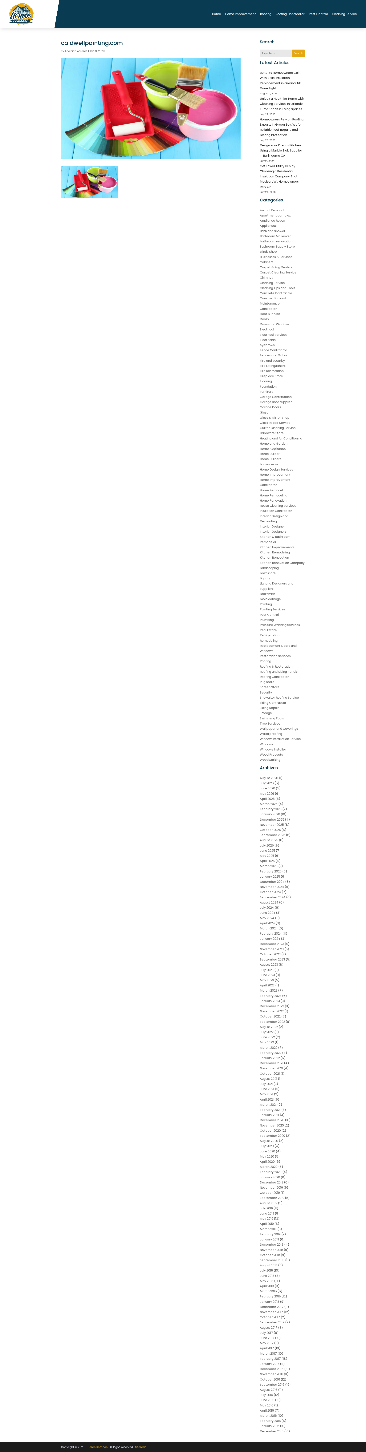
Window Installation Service (280, 739)
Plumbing (267, 620)
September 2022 (272, 1022)
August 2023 (269, 964)
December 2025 (272, 819)
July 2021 (266, 1084)
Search (298, 53)
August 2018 (268, 1265)
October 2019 (270, 1193)
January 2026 (270, 814)
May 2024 (267, 918)
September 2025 (272, 835)
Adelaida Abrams (76, 51)
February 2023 (270, 996)
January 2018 (269, 1302)
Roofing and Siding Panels (279, 671)
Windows (266, 744)
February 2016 (270, 1421)
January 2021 (269, 1115)
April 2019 (267, 1224)
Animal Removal (272, 210)
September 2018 (272, 1260)
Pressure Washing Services (280, 625)
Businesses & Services (276, 257)
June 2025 (267, 850)
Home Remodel (271, 490)
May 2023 (267, 980)
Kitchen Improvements (277, 547)
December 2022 (272, 1006)
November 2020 (272, 1125)
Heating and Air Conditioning (281, 438)
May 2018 (266, 1281)
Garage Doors (270, 407)
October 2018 (270, 1255)
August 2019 (268, 1203)
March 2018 (268, 1291)
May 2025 (267, 856)
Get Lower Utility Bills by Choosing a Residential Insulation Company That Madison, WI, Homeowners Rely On (279, 176)
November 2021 (271, 1068)
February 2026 (271, 809)
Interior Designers (273, 531)
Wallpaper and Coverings (279, 728)
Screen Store (269, 687)
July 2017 (266, 1333)
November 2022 (272, 1011)
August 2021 (268, 1079)
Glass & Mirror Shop (274, 417)
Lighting (265, 578)
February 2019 (270, 1234)
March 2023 (268, 990)
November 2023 (272, 949)
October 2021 (270, 1073)
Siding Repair (269, 708)
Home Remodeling (273, 495)
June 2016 (267, 1400)
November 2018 (271, 1250)
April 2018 (267, 1286)
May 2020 (267, 1156)
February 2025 (271, 871)
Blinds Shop (268, 251)
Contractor (268, 309)
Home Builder (270, 454)
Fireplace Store (271, 376)
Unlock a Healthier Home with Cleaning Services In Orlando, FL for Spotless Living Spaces (282, 103)
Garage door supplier (276, 402)
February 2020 (271, 1172)
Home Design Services (276, 469)
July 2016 (266, 1395)
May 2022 (267, 1042)
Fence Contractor (273, 350)
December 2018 (271, 1244)
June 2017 (267, 1338)
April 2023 (267, 985)
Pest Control (318, 14)
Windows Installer (273, 749)
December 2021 (271, 1063)
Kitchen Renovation (274, 557)
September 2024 (272, 897)
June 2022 (267, 1037)
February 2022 (270, 1053)
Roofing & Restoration (276, 666)
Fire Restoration (272, 371)
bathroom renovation (276, 241)
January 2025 (270, 876)
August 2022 (269, 1027)
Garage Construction (276, 397)
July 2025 (267, 845)
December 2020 (272, 1120)
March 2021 (268, 1104)
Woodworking (270, 760)
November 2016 (271, 1374)
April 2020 (267, 1161)
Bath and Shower (272, 231)
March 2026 (269, 804)
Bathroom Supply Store (277, 246)
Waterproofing (271, 734)
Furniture (266, 392)
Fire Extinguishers (273, 366)
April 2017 (267, 1348)
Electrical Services (273, 335)
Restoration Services (275, 656)
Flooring (266, 381)
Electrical (267, 329)
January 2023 (270, 1001)
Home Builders (270, 459)
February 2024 (271, 933)
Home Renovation (273, 500)
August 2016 (268, 1390)
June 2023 (267, 975)
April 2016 (267, 1410)
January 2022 (270, 1058)
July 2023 (267, 970)
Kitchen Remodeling (275, 552)
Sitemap (140, 1447)
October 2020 (270, 1130)
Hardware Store (272, 433)
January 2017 (269, 1364)
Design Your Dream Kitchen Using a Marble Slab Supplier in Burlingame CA (281, 150)
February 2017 (270, 1359)
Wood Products (271, 754)
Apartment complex (275, 215)
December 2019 (271, 1182)
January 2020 (270, 1177)
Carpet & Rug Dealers (276, 267)
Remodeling (269, 640)
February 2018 (270, 1296)
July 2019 (266, 1208)
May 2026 (267, 793)
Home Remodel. (98, 1447)
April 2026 (267, 799)
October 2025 (270, 830)
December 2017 (271, 1307)
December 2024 (272, 882)
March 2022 (268, 1048)
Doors (264, 319)
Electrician (268, 340)
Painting (266, 604)
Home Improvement (240, 14)
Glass (264, 412)
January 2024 (270, 938)
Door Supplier (270, 314)
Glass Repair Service (275, 423)
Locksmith (267, 594)
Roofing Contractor (290, 14)
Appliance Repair (273, 220)
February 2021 (270, 1110)
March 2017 (268, 1353)
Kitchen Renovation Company (282, 563)
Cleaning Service (344, 14)
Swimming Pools (272, 718)
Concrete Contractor (276, 293)
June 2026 (267, 788)
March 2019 (268, 1229)
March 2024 (269, 928)
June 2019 (267, 1213)
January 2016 (269, 1426)
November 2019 (271, 1187)
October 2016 (270, 1379)
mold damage (270, 599)
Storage (266, 713)
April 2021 (267, 1099)
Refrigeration (269, 635)
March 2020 (269, 1167)
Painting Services (272, 609)
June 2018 (267, 1276)
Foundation (268, 386)
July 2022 (267, 1032)
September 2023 (272, 959)
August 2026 (269, 778)
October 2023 (270, 954)
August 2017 (268, 1327)
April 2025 (267, 861)
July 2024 (267, 907)
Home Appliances (273, 449)
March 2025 (269, 866)
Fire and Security (272, 360)
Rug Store (267, 682)
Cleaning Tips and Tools (277, 288)
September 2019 (272, 1198)
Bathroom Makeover (275, 236)
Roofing (265, 14)
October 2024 (270, 892)
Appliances (268, 226)
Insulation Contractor (276, 511)
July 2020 (267, 1146)
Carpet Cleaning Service (278, 272)
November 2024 (272, 887)
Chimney (266, 277)
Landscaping (269, 568)
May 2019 (266, 1218)
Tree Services (270, 723)
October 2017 (270, 1317)
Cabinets (266, 262)
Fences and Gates (273, 355)
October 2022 (270, 1016)
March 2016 (268, 1416)
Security (266, 692)
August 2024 (269, 902)
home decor (269, 464)
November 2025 (272, 825)
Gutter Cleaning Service (278, 428)
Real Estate (268, 630)
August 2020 (269, 1141)
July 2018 (266, 1270)
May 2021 (266, 1094)
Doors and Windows (274, 324)
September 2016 (272, 1384)
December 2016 (271, 1369)
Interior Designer (272, 526)
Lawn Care (268, 573)
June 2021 (267, 1089)
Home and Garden (273, 443)
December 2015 (271, 1431)
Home (216, 14)
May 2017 (266, 1343)
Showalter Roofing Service (279, 697)
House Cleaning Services (278, 506)
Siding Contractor (273, 703)
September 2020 (272, 1136)
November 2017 (271, 1312)
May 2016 (266, 1405)
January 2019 (269, 1239)
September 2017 (272, 1322)
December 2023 (272, 944)
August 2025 (269, 840)
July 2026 (267, 783)
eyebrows (267, 345)
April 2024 (267, 923)
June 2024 (267, 913)
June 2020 (267, 1151)
